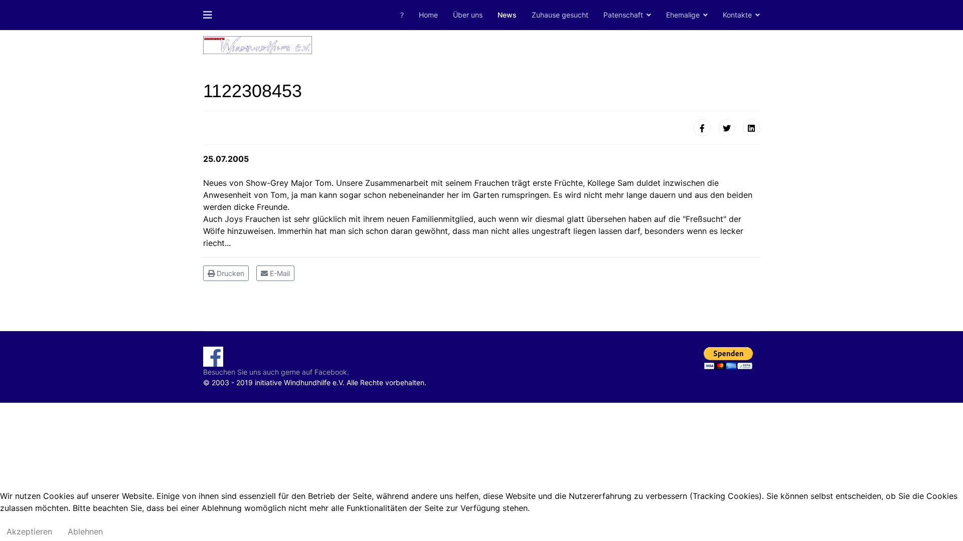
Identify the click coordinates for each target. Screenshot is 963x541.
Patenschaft (623, 15)
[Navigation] (207, 15)
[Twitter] (726, 127)
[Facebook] (702, 127)
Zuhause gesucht (560, 15)
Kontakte (737, 15)
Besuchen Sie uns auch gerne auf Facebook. (276, 372)
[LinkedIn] (751, 127)
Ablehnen (85, 531)
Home (428, 15)
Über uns (468, 15)
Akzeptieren (29, 531)
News (507, 15)
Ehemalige (683, 15)
